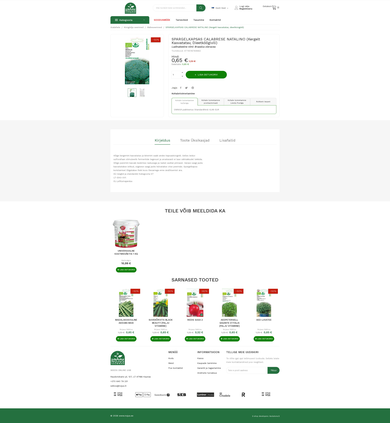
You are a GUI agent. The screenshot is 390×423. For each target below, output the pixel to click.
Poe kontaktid (175, 368)
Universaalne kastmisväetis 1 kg (126, 252)
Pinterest (193, 87)
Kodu (171, 358)
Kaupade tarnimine (207, 363)
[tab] (162, 141)
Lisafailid (227, 140)
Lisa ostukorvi (208, 74)
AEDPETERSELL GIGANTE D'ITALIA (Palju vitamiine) (229, 322)
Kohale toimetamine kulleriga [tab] (184, 101)
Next (162, 61)
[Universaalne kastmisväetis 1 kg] (126, 234)
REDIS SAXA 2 (195, 319)
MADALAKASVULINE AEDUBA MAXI (126, 321)
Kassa (200, 358)
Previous (111, 61)
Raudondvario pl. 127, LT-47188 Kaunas (130, 376)
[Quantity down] (182, 76)
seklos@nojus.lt (118, 386)
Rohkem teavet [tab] (263, 102)
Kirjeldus (162, 140)
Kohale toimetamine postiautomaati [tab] (211, 101)
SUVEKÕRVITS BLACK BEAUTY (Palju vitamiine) (161, 322)
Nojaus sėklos (126, 329)
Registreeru (245, 9)
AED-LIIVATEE (263, 319)
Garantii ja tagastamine (209, 368)
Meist (171, 363)
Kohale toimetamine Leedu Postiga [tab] (237, 101)
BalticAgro (126, 260)
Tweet (187, 87)
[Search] (201, 7)
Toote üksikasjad (194, 140)
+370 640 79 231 (119, 381)
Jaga (181, 87)
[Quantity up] (182, 73)
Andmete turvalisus (207, 373)
